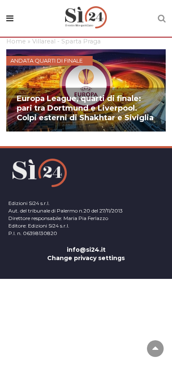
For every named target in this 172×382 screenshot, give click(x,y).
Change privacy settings (86, 258)
